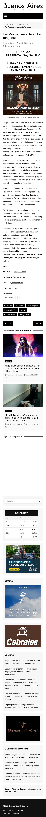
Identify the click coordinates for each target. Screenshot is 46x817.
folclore (20, 306)
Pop (23, 310)
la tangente (33, 306)
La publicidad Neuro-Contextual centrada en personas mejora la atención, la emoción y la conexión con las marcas (22, 776)
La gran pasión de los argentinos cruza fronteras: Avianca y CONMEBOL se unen (21, 706)
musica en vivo (11, 310)
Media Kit (12, 810)
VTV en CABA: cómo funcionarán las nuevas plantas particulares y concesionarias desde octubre (22, 696)
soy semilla (25, 315)
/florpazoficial (20, 272)
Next (37, 323)
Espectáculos (9, 46)
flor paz (9, 306)
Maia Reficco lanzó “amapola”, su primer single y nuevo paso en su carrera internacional (21, 418)
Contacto (21, 810)
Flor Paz (15, 288)
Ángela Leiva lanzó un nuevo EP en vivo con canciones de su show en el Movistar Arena (22, 368)
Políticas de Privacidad (11, 813)
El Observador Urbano (17, 749)
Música (17, 46)
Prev (9, 323)
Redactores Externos (14, 375)
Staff (4, 810)
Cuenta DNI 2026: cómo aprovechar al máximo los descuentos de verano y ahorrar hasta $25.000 (22, 765)
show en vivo (10, 315)
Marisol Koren (10, 43)
